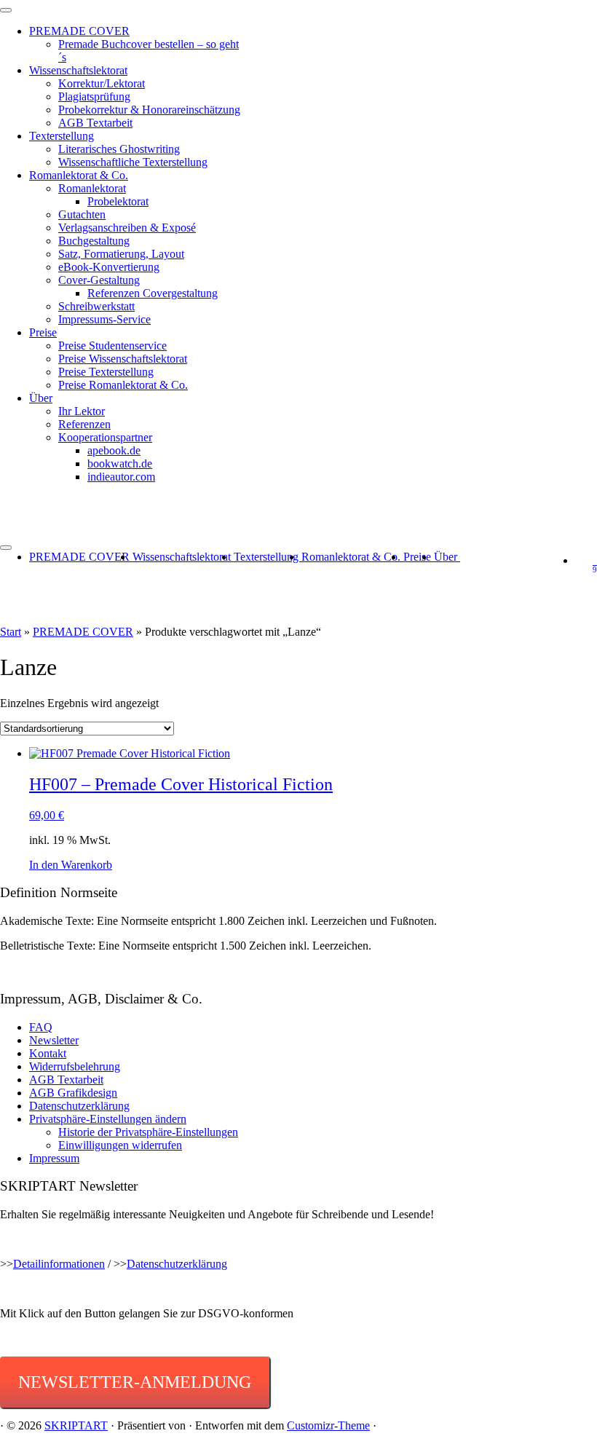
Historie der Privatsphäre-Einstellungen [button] (148, 1132)
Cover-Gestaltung (99, 280)
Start (10, 632)
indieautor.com (121, 476)
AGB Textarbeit (95, 123)
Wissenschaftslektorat (78, 70)
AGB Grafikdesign (73, 1092)
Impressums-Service (104, 319)
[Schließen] (6, 10)
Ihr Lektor (81, 411)
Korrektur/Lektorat (101, 83)
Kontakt (47, 1053)
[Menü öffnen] (6, 547)
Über (40, 398)
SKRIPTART (76, 1425)
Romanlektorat (92, 188)
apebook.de (114, 450)
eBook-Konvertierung (108, 267)
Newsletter (54, 1040)
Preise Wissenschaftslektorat (122, 358)
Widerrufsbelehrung (74, 1066)
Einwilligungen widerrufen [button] (120, 1145)
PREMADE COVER (79, 31)
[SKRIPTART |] (298, 516)
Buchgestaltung (94, 240)
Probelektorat (118, 201)
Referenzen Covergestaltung (152, 293)
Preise (43, 332)
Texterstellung (61, 136)
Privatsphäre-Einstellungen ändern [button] (107, 1119)
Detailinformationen (59, 1264)
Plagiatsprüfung (94, 96)
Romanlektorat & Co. (78, 175)
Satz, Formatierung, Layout (121, 254)
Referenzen (84, 424)
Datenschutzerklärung (79, 1106)
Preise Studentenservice (112, 345)
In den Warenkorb (70, 865)
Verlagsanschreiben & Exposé (127, 227)
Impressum (54, 1158)
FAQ (40, 1027)
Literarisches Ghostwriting (119, 149)
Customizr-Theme (328, 1425)
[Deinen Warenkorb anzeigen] (586, 560)
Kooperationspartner (105, 437)
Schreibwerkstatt (96, 306)
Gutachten (82, 214)
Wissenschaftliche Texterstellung (132, 162)
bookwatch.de (119, 463)
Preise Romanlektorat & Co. (123, 385)
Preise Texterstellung (106, 372)
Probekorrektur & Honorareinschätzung (149, 109)
